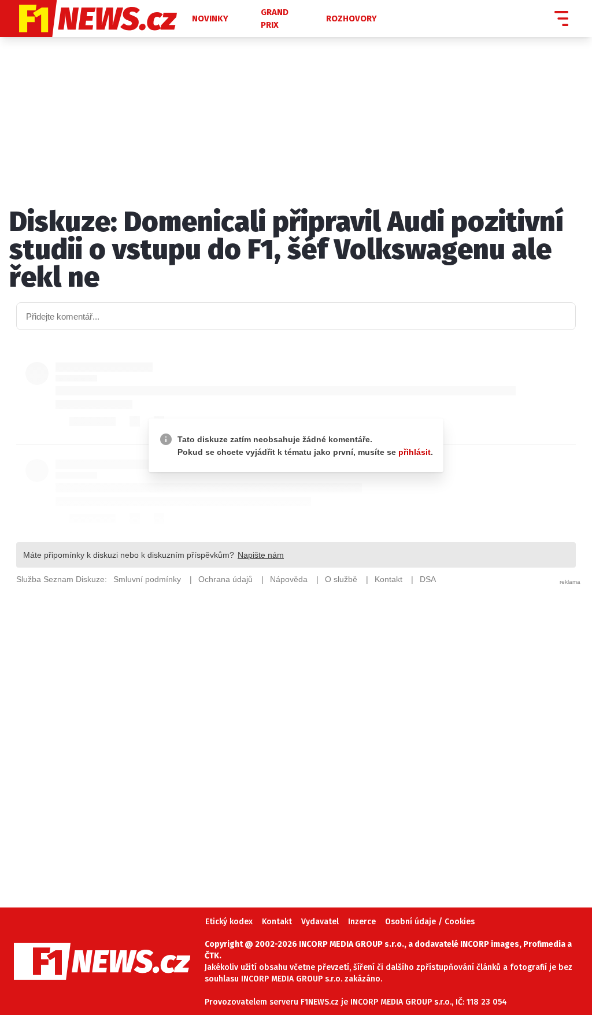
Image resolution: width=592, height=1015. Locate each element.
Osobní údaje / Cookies (430, 922)
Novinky (210, 18)
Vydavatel (320, 922)
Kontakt (277, 922)
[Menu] (561, 18)
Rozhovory (351, 18)
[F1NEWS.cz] (95, 18)
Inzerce (362, 922)
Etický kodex (229, 922)
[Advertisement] (296, 729)
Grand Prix (274, 19)
